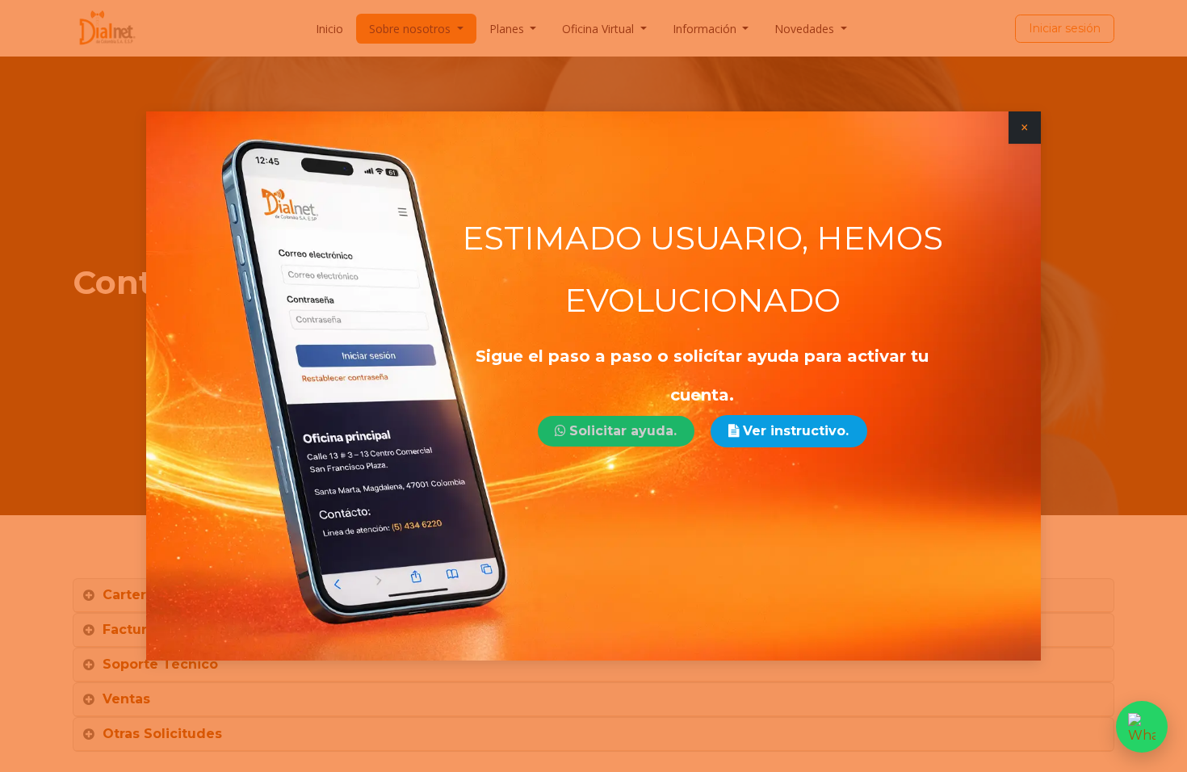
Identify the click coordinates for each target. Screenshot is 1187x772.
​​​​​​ (623, 430)
